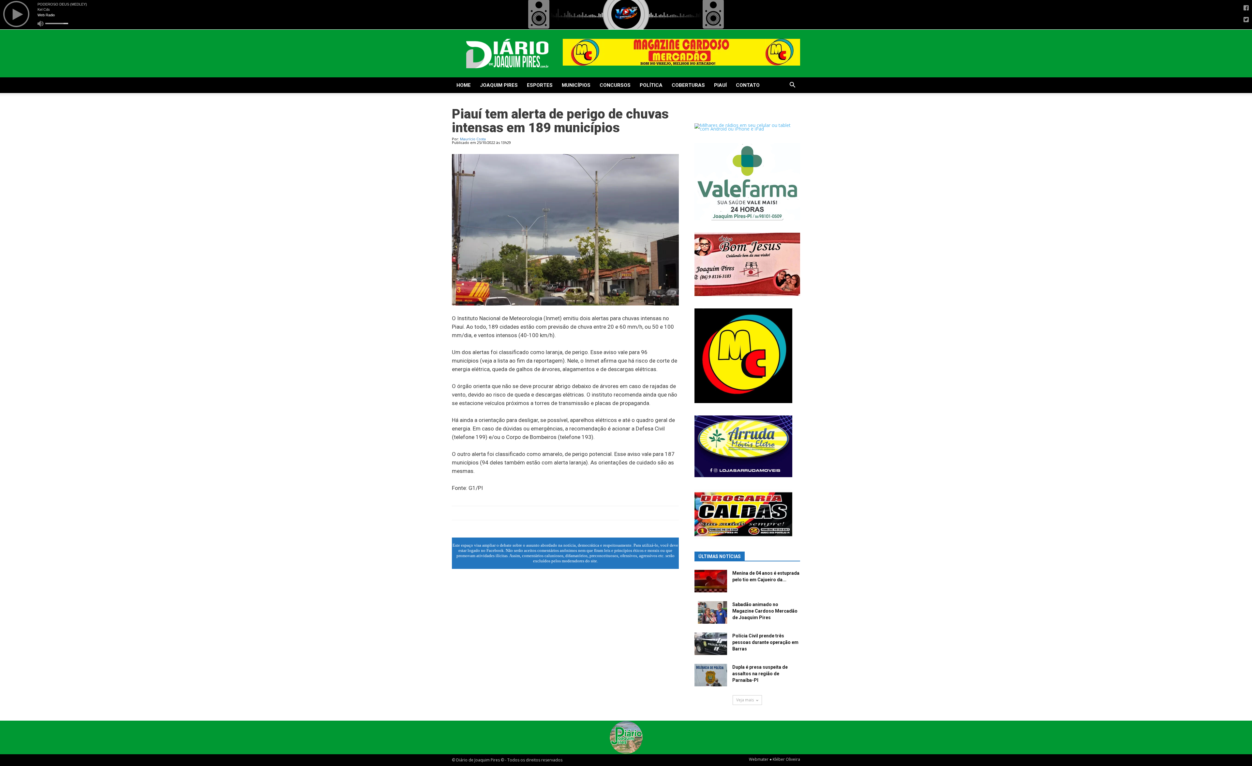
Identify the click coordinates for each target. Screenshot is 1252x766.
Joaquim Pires (499, 85)
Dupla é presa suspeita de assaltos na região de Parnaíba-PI (760, 673)
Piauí (720, 85)
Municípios (576, 85)
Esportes (540, 85)
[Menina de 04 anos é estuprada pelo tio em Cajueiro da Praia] (710, 581)
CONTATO (748, 85)
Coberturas (688, 85)
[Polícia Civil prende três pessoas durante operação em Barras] (710, 644)
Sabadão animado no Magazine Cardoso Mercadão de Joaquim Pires (764, 611)
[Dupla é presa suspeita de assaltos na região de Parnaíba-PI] (710, 675)
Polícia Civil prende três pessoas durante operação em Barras (765, 642)
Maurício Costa (473, 138)
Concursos (615, 85)
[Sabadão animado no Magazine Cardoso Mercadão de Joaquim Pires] (710, 612)
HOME (463, 85)
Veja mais (745, 700)
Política (651, 85)
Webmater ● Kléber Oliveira (774, 759)
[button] (792, 86)
